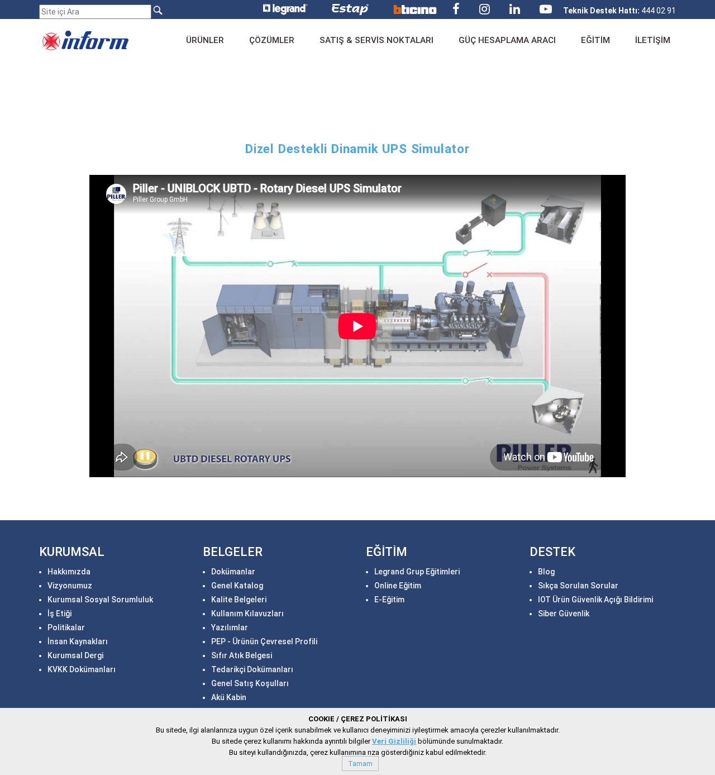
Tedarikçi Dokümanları (252, 669)
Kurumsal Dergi (75, 655)
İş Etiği (59, 613)
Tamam (360, 763)
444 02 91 (619, 10)
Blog (546, 571)
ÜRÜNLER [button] (205, 40)
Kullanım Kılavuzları (247, 613)
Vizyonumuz (69, 585)
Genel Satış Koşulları (250, 683)
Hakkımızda (68, 571)
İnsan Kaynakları (77, 641)
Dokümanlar (233, 571)
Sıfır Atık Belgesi (241, 655)
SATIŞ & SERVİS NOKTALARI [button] (376, 40)
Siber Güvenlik (563, 613)
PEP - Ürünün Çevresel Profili (264, 641)
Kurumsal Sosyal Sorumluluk (100, 599)
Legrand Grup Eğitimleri (417, 571)
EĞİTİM (595, 40)
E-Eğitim (389, 599)
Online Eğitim (397, 585)
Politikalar (66, 627)
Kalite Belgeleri (238, 599)
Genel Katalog (237, 585)
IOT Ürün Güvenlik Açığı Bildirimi (595, 599)
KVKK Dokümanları (81, 669)
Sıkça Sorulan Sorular (578, 585)
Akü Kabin (228, 697)
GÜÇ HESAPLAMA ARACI (507, 40)
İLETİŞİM (652, 40)
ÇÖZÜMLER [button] (271, 40)
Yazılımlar (229, 627)
